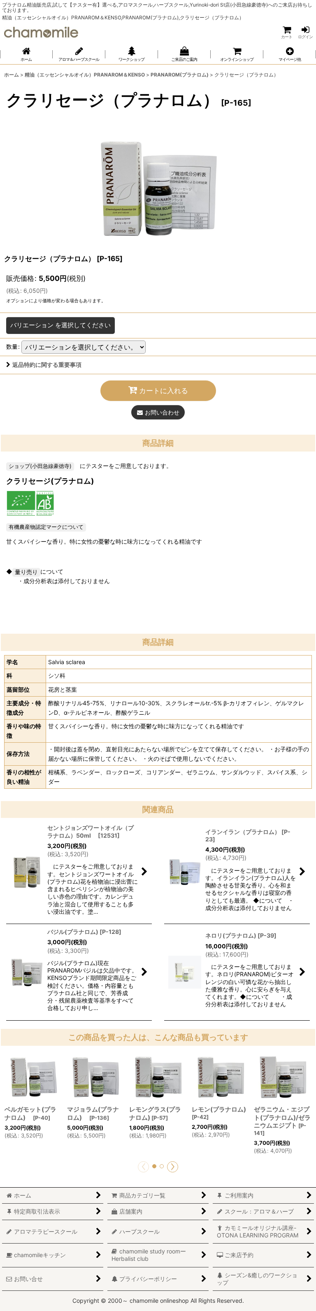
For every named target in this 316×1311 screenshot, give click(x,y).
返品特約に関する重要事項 (46, 364)
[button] (289, 54)
